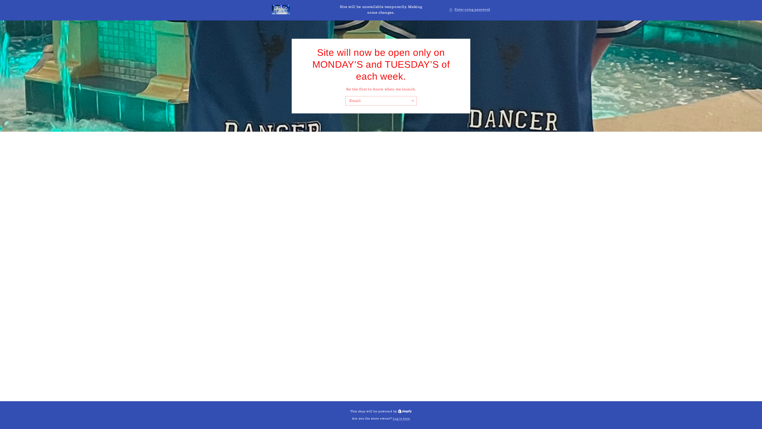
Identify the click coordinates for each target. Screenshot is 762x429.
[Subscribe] (412, 100)
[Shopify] (405, 411)
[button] (469, 9)
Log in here (401, 418)
